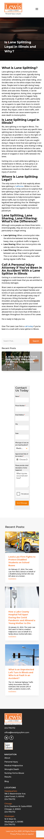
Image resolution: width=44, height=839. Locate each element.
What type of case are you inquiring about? (22, 444)
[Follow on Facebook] (11, 738)
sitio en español (28, 834)
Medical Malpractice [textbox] (20, 448)
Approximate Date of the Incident (21, 455)
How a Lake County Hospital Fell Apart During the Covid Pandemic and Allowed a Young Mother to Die (21, 618)
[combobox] (22, 448)
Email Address (20, 415)
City (16, 424)
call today (29, 326)
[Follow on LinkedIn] (6, 738)
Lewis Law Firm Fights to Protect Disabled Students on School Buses (21, 561)
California (19, 186)
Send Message (22, 503)
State (17, 433)
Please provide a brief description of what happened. (21, 468)
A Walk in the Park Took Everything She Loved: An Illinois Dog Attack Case (21, 360)
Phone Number (20, 405)
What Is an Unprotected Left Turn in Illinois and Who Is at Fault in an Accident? (21, 673)
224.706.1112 (9, 728)
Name (17, 396)
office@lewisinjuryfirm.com (16, 732)
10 (30, 368)
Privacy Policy (15, 834)
